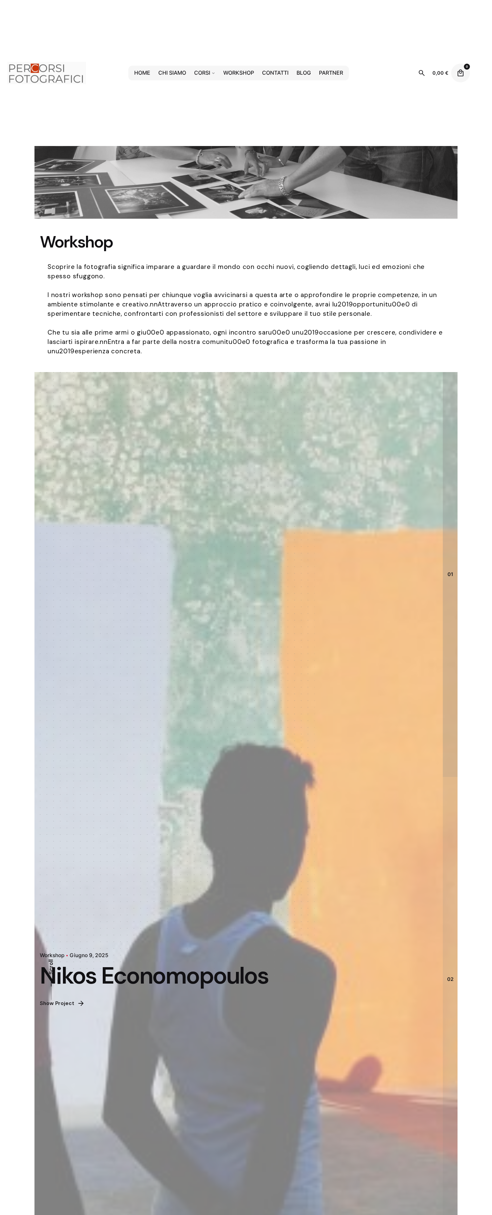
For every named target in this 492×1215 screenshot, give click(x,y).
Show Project (56, 1003)
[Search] (422, 73)
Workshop (51, 955)
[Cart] (460, 73)
